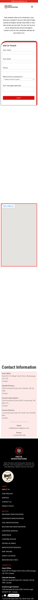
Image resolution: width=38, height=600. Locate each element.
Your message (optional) (12, 86)
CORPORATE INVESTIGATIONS (13, 518)
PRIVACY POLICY (8, 506)
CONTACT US (6, 502)
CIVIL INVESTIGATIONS (10, 523)
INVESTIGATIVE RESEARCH (11, 547)
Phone (5, 68)
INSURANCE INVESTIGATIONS (12, 514)
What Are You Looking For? (13, 77)
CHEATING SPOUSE (9, 539)
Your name (7, 50)
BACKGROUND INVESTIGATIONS (14, 527)
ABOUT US (6, 489)
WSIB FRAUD (6, 535)
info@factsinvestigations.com (19, 1)
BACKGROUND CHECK (10, 560)
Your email (7, 59)
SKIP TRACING (7, 551)
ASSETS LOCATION (8, 556)
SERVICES (5, 498)
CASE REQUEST (7, 494)
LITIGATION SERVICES (10, 531)
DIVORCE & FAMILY (9, 543)
